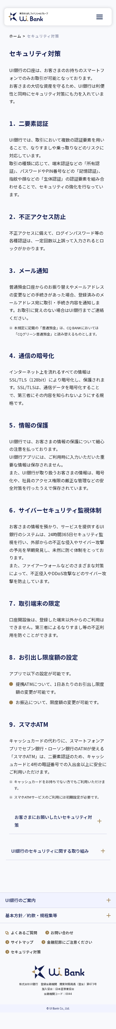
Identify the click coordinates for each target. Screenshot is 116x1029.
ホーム (15, 36)
